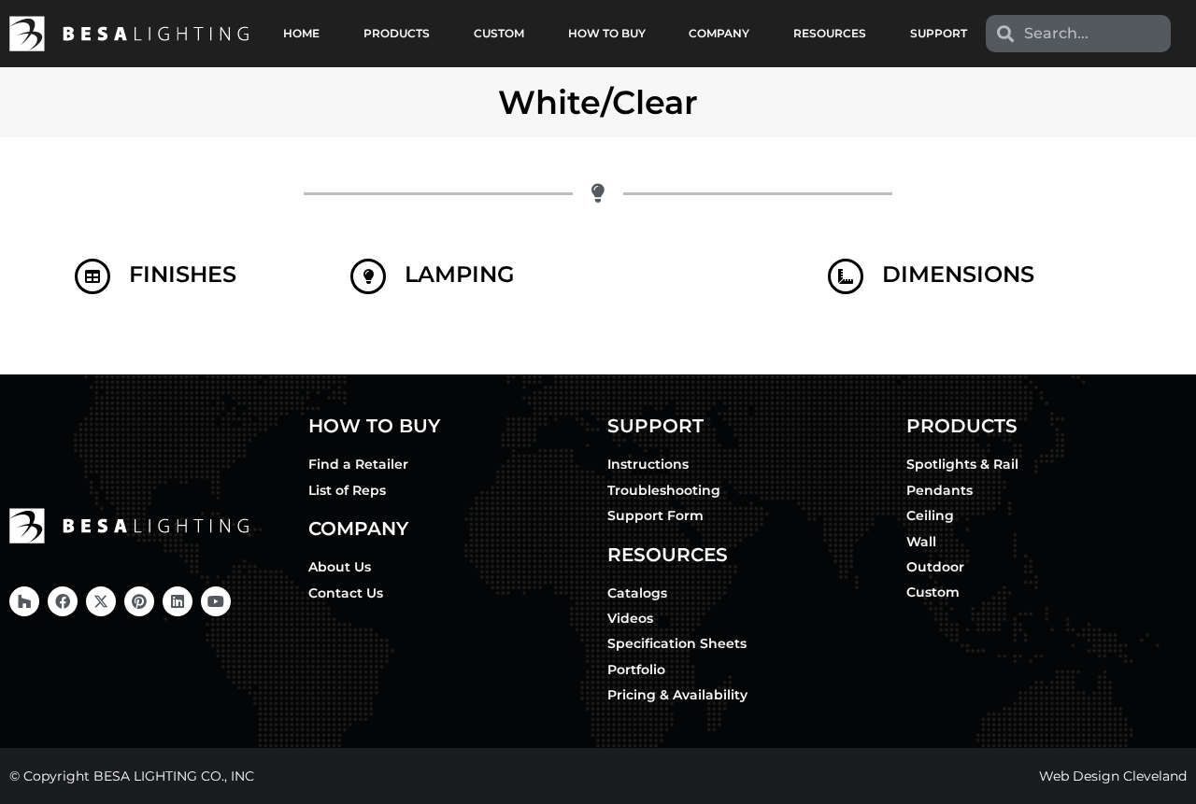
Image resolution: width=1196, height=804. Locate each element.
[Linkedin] (177, 601)
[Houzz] (24, 601)
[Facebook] (63, 601)
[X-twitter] (101, 601)
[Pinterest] (139, 601)
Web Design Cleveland (1113, 776)
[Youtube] (216, 601)
